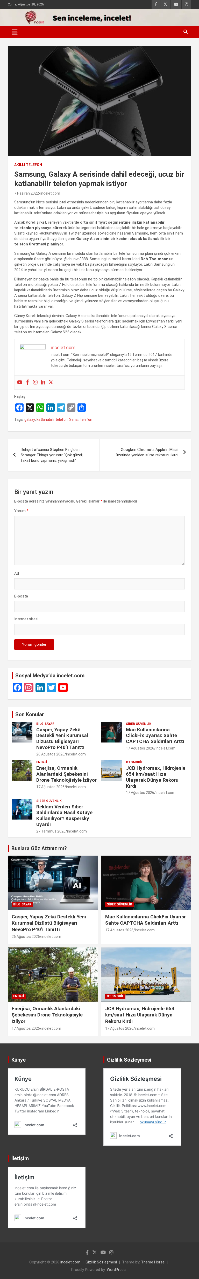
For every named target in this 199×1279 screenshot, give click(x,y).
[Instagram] (35, 383)
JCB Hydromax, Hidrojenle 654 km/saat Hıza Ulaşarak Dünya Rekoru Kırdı (155, 777)
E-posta (21, 596)
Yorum (21, 510)
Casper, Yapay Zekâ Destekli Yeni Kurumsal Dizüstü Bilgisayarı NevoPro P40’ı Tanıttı (62, 738)
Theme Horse (153, 1262)
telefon (86, 419)
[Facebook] (27, 383)
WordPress (116, 1269)
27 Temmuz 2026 (51, 831)
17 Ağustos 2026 (140, 748)
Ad (16, 573)
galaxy (29, 419)
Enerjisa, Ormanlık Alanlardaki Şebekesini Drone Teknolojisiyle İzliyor (66, 774)
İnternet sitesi (26, 619)
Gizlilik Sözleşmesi (101, 1262)
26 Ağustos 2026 (50, 754)
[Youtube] (19, 383)
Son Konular (29, 714)
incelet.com (50, 193)
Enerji (41, 762)
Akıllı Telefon (28, 165)
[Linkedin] (43, 383)
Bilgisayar (45, 724)
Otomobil (134, 762)
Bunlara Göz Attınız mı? (39, 848)
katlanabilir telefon (52, 419)
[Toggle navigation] (15, 32)
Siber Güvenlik (138, 724)
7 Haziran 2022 (26, 193)
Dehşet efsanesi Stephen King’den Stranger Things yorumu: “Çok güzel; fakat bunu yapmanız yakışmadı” (52, 455)
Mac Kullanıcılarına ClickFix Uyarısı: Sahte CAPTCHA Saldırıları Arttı (155, 736)
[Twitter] (50, 383)
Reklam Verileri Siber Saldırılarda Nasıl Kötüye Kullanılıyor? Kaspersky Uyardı (64, 815)
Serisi (74, 419)
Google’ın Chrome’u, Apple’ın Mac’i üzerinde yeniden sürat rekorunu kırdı (147, 452)
